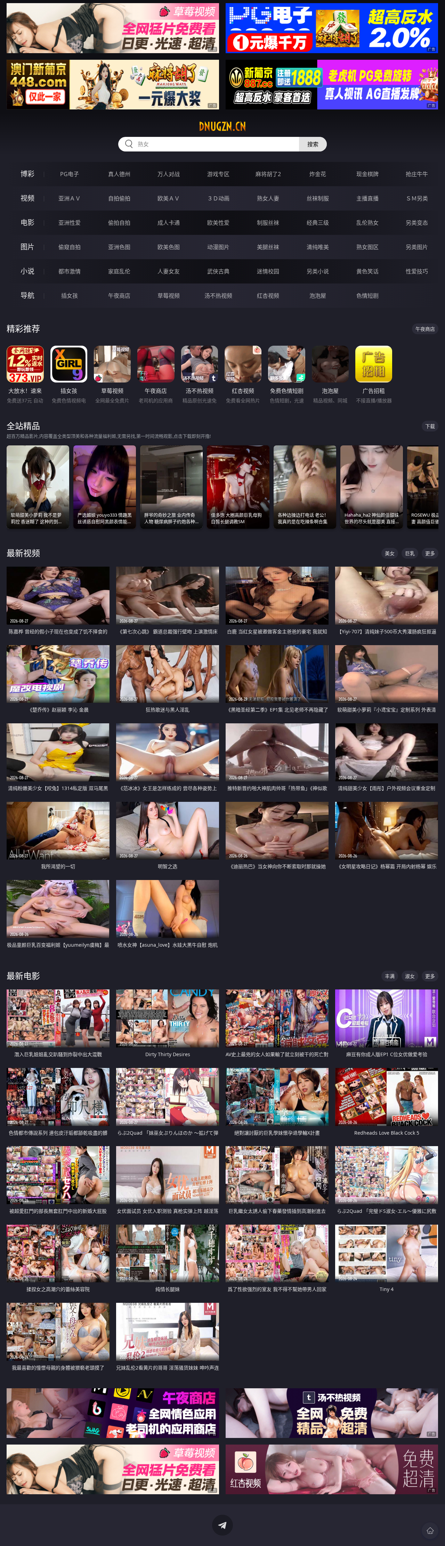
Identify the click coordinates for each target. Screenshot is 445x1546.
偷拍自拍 (119, 223)
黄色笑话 (367, 271)
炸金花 (317, 174)
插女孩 (69, 295)
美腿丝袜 (268, 247)
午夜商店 (119, 295)
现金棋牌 (367, 174)
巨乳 (410, 553)
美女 (390, 553)
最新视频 (23, 553)
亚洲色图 (119, 247)
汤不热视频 (218, 295)
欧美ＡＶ (168, 198)
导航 (27, 295)
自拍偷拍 (119, 198)
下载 (430, 426)
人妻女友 (168, 271)
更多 (430, 553)
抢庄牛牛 (417, 174)
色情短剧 (367, 295)
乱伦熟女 (367, 223)
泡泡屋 (317, 295)
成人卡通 (168, 223)
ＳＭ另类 (417, 198)
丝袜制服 (318, 198)
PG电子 (69, 174)
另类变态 (417, 223)
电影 (27, 222)
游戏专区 (218, 174)
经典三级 (318, 223)
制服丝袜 (268, 223)
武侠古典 (218, 271)
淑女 (410, 976)
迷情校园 (268, 271)
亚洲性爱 (69, 223)
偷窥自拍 (69, 247)
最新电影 (23, 975)
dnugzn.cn (222, 126)
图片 (27, 247)
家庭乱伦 (119, 271)
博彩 (27, 174)
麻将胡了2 (268, 174)
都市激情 (69, 271)
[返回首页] (430, 1530)
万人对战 (168, 174)
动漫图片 (218, 247)
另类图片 (417, 247)
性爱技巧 (417, 271)
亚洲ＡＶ (69, 198)
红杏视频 (268, 295)
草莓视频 (168, 295)
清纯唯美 (318, 247)
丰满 (390, 976)
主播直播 (367, 198)
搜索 (312, 144)
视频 (27, 198)
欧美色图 (168, 247)
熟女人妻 (268, 198)
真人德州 (119, 174)
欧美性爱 (218, 223)
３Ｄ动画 (218, 198)
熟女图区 (367, 247)
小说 (27, 271)
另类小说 (318, 271)
